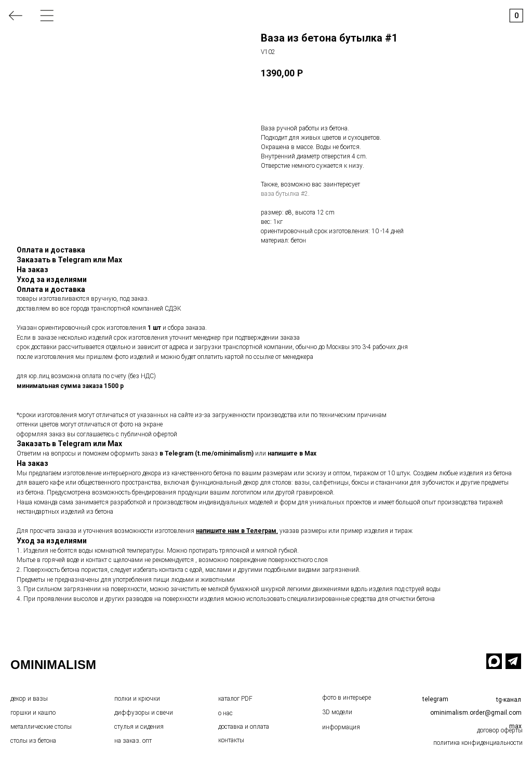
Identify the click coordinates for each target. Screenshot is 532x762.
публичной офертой (149, 434)
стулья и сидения (139, 726)
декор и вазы (29, 698)
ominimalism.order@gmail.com (476, 712)
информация (341, 727)
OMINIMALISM (53, 665)
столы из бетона (33, 740)
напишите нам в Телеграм (236, 530)
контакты (231, 740)
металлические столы (41, 726)
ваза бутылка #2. (285, 193)
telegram (435, 699)
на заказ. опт (133, 740)
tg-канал (508, 699)
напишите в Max (292, 453)
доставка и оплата (243, 726)
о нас (225, 713)
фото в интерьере (346, 697)
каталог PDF (235, 698)
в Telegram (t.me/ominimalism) (206, 453)
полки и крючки (137, 698)
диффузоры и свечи (143, 712)
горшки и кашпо (33, 712)
